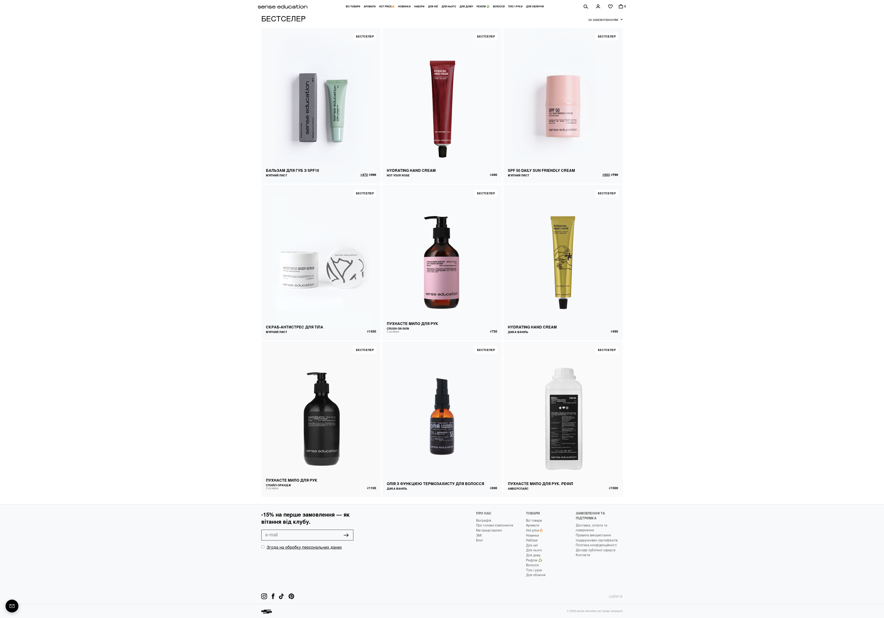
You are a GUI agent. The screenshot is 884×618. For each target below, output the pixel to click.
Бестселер (365, 36)
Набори (419, 6)
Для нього (449, 6)
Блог (479, 540)
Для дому (466, 6)
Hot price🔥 (387, 6)
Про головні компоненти (494, 525)
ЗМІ (479, 535)
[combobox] (605, 19)
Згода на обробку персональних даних (304, 547)
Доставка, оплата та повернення (591, 527)
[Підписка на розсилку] (12, 606)
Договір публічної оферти (595, 550)
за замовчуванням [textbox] (603, 20)
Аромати (370, 6)
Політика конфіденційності (596, 545)
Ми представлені (489, 530)
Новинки (404, 6)
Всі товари (353, 6)
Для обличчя (535, 6)
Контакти (583, 554)
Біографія (483, 520)
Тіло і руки (515, 6)
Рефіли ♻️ (483, 6)
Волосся (499, 6)
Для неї (433, 6)
